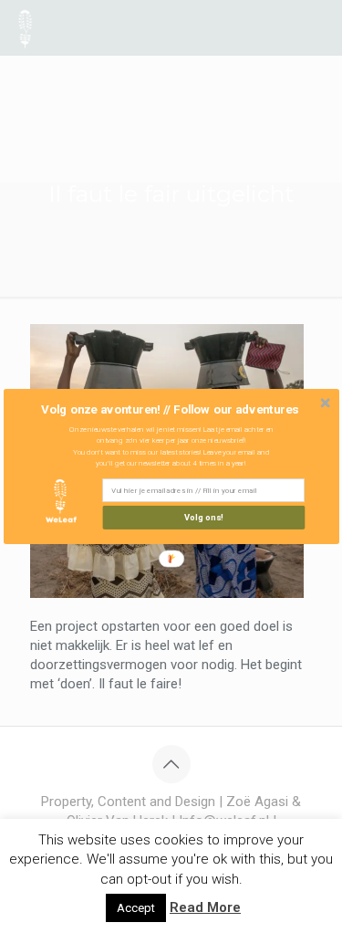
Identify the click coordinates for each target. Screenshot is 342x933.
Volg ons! (203, 517)
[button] (169, 410)
